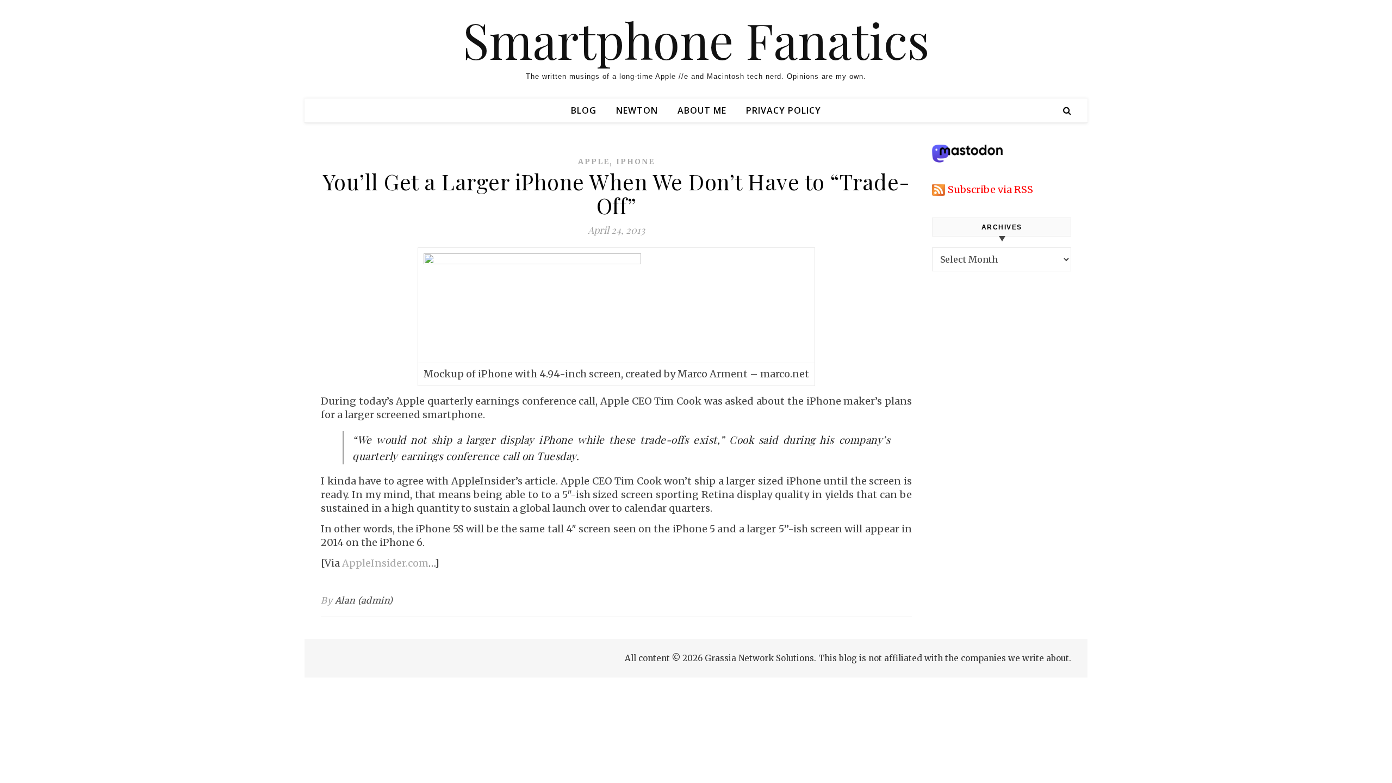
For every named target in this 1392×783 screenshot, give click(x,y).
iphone (635, 161)
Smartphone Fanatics (696, 39)
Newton (637, 110)
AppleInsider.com (385, 563)
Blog (583, 110)
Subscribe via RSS (990, 189)
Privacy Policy (783, 110)
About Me (702, 110)
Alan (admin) (364, 600)
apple (594, 161)
